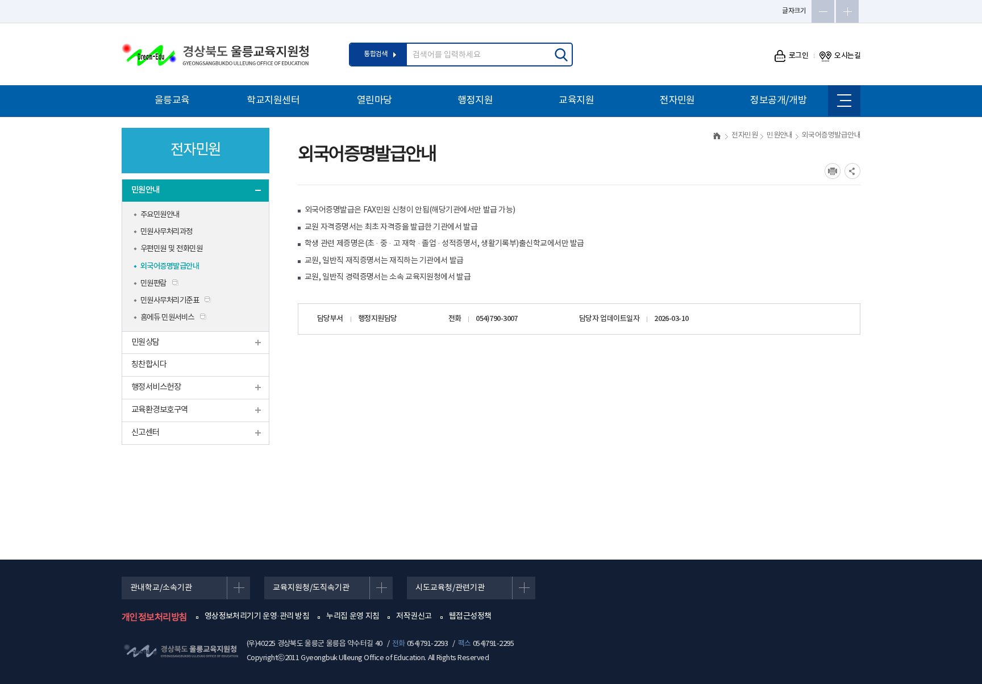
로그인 (799, 55)
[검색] (561, 54)
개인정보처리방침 (155, 617)
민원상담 (145, 342)
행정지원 (475, 100)
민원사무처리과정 (166, 231)
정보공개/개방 (778, 100)
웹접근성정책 (470, 616)
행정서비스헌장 (156, 387)
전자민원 (677, 100)
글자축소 (823, 11)
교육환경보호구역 (159, 410)
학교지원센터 (273, 100)
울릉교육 (172, 100)
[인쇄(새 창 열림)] (832, 171)
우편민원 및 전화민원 (171, 248)
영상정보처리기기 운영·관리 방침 (257, 616)
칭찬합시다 (149, 364)
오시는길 (847, 55)
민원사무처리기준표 (169, 300)
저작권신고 (413, 616)
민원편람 (153, 283)
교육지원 (576, 100)
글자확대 (847, 11)
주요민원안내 (160, 214)
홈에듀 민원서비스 (167, 317)
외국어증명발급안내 (169, 266)
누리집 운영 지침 (352, 616)
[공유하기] (852, 171)
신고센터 (145, 432)
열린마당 (374, 100)
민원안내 (145, 190)
